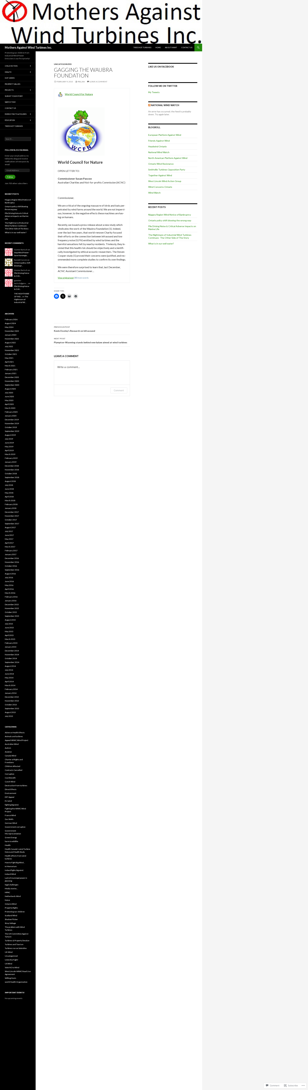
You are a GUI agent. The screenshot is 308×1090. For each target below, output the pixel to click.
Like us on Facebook (161, 66)
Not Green (10, 78)
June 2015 (9, 627)
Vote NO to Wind (12, 967)
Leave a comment (98, 81)
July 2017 (9, 531)
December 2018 (12, 466)
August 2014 (10, 666)
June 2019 (9, 442)
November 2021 (12, 350)
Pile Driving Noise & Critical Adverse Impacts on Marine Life (16, 216)
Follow (10, 177)
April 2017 (9, 543)
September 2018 (12, 477)
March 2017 (10, 546)
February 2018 (11, 504)
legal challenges (11, 884)
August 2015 (10, 620)
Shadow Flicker (11, 919)
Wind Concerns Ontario (160, 187)
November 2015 (12, 608)
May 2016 (9, 585)
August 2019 (10, 435)
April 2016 (9, 589)
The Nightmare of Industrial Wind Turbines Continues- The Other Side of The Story (169, 236)
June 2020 (9, 396)
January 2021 (10, 373)
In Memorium (11, 866)
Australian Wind (12, 744)
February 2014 (11, 689)
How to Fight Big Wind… (15, 862)
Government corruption (15, 827)
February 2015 (11, 643)
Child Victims (11, 66)
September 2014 (12, 662)
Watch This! (10, 102)
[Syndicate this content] (149, 105)
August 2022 (10, 342)
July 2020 (9, 392)
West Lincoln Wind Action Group (164, 181)
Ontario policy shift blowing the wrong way (169, 220)
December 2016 (12, 558)
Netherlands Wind (13, 896)
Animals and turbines (14, 736)
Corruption (9, 774)
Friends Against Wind (159, 140)
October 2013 (11, 704)
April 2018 (9, 496)
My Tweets (154, 92)
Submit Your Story (14, 96)
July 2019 (9, 439)
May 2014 (9, 677)
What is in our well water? (161, 243)
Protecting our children (15, 911)
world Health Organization (16, 982)
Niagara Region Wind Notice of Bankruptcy (169, 214)
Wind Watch (154, 192)
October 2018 (11, 473)
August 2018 (10, 481)
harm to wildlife (11, 841)
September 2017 (12, 523)
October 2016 (11, 566)
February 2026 (11, 319)
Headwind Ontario (157, 146)
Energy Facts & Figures (15, 114)
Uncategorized (63, 64)
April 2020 (9, 404)
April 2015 (9, 635)
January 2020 (10, 416)
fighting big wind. (12, 805)
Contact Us (186, 47)
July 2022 (9, 346)
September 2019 (12, 431)
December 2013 (12, 697)
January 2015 (10, 647)
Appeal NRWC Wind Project (16, 740)
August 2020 (10, 389)
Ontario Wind (11, 904)
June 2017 (9, 535)
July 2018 (9, 485)
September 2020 (12, 385)
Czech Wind (10, 781)
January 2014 (10, 693)
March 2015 (10, 639)
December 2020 (12, 377)
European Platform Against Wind (164, 135)
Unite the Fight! (11, 960)
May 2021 (9, 358)
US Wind (8, 963)
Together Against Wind (160, 175)
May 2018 (9, 493)
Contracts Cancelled (13, 770)
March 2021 (10, 365)
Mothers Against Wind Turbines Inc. (28, 47)
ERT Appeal (9, 797)
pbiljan (81, 81)
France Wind (10, 815)
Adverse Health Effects (15, 732)
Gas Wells (9, 819)
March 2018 (10, 500)
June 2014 (9, 674)
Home (158, 47)
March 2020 (10, 408)
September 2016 (12, 570)
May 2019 (9, 446)
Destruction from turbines (16, 785)
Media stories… (11, 888)
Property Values (12, 84)
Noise (7, 900)
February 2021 (11, 369)
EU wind (8, 801)
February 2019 (11, 458)
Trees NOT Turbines (142, 47)
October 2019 (11, 427)
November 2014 (12, 654)
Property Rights (11, 908)
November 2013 (12, 701)
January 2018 (10, 508)
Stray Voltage (10, 923)
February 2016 (11, 597)
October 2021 (11, 354)
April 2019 (9, 450)
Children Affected (12, 766)
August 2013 (10, 712)
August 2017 (10, 527)
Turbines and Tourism (14, 944)
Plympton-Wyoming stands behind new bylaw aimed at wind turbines (90, 340)
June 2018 (9, 489)
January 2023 (10, 335)
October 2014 (11, 658)
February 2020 (11, 412)
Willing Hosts (10, 978)
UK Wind (9, 952)
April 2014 (9, 681)
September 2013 (12, 708)
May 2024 (9, 327)
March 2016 (10, 593)
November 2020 (12, 381)
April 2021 (9, 362)
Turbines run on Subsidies (16, 948)
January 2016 (10, 600)
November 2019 (12, 423)
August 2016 (10, 573)
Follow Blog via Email (17, 150)
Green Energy (11, 837)
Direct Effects (11, 789)
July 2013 (9, 716)
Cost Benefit (10, 778)
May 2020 (9, 400)
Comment (119, 390)
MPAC (7, 892)
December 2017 (12, 512)
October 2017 (11, 520)
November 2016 (12, 562)
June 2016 (9, 581)
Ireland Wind (10, 874)
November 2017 (12, 516)
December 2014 (12, 650)
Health (8, 72)
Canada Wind (10, 755)
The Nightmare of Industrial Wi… (21, 299)
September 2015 (12, 616)
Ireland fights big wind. (14, 870)
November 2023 (12, 331)
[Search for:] (18, 139)
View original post (66, 278)
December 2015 (12, 604)
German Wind (11, 823)
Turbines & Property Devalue (17, 940)
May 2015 (9, 631)
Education (10, 120)
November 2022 (12, 338)
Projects (9, 90)
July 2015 (9, 624)
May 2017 (9, 539)
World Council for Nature (79, 94)
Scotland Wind (11, 915)
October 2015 (11, 612)
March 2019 (10, 454)
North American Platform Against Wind (167, 158)
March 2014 (10, 685)
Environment (10, 793)
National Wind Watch (165, 105)
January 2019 (10, 462)
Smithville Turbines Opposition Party (166, 169)
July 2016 (9, 577)
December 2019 (12, 419)
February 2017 (11, 550)
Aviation (8, 752)
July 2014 (9, 670)
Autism (8, 748)
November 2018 (12, 469)
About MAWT (171, 47)
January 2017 (10, 554)
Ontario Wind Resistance (161, 163)
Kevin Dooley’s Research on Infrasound (74, 329)
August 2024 (10, 323)
